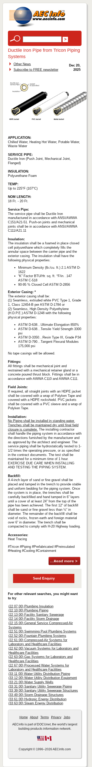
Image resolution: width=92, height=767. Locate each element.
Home (23, 717)
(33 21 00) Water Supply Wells (30, 682)
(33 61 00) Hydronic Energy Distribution (37, 699)
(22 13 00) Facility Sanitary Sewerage (36, 615)
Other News (22, 64)
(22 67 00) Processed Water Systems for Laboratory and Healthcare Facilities (38, 667)
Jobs (67, 717)
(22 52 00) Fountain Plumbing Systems (37, 636)
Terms (44, 717)
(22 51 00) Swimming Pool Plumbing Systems (42, 631)
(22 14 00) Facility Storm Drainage (33, 619)
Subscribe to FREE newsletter (36, 70)
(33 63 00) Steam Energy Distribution (35, 703)
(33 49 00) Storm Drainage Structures (36, 695)
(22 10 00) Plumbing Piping (28, 610)
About (34, 717)
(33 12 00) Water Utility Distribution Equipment (42, 678)
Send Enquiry (44, 578)
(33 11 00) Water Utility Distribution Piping (39, 674)
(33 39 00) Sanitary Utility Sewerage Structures (43, 690)
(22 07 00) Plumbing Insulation (30, 606)
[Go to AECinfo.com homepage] (37, 26)
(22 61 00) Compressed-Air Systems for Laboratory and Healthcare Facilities (37, 642)
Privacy (56, 717)
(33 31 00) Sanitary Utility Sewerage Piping (40, 686)
